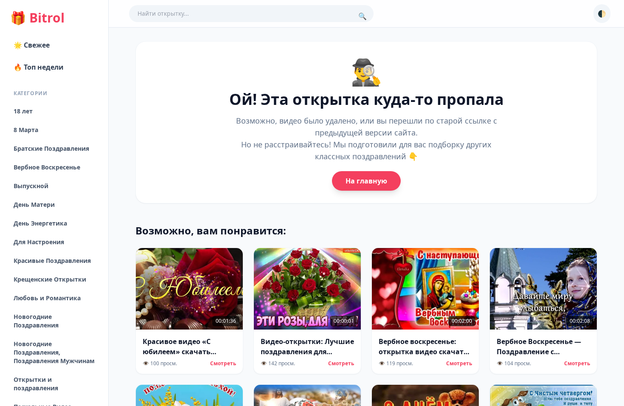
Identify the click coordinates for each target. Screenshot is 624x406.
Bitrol (37, 17)
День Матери (34, 204)
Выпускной (31, 186)
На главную (366, 181)
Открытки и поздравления (36, 383)
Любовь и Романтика (47, 298)
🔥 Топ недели (39, 67)
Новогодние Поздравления (36, 321)
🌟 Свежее (32, 45)
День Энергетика (40, 223)
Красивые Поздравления (52, 261)
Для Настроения (39, 242)
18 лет (23, 111)
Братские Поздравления (51, 148)
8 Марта (26, 130)
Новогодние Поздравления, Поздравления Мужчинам (54, 352)
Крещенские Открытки (50, 279)
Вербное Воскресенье (47, 167)
